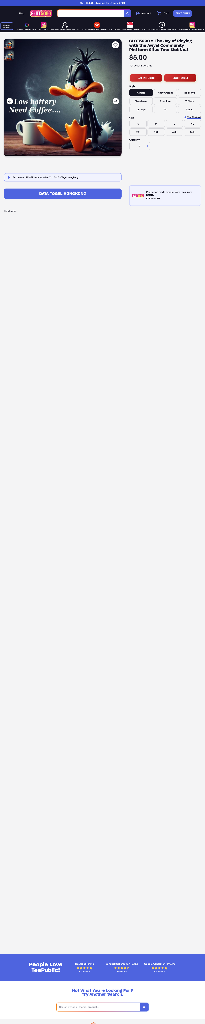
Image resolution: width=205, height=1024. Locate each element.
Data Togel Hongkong (62, 193)
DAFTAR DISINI (146, 78)
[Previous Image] (10, 101)
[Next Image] (116, 101)
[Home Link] (41, 13)
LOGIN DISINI (180, 78)
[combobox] (90, 13)
